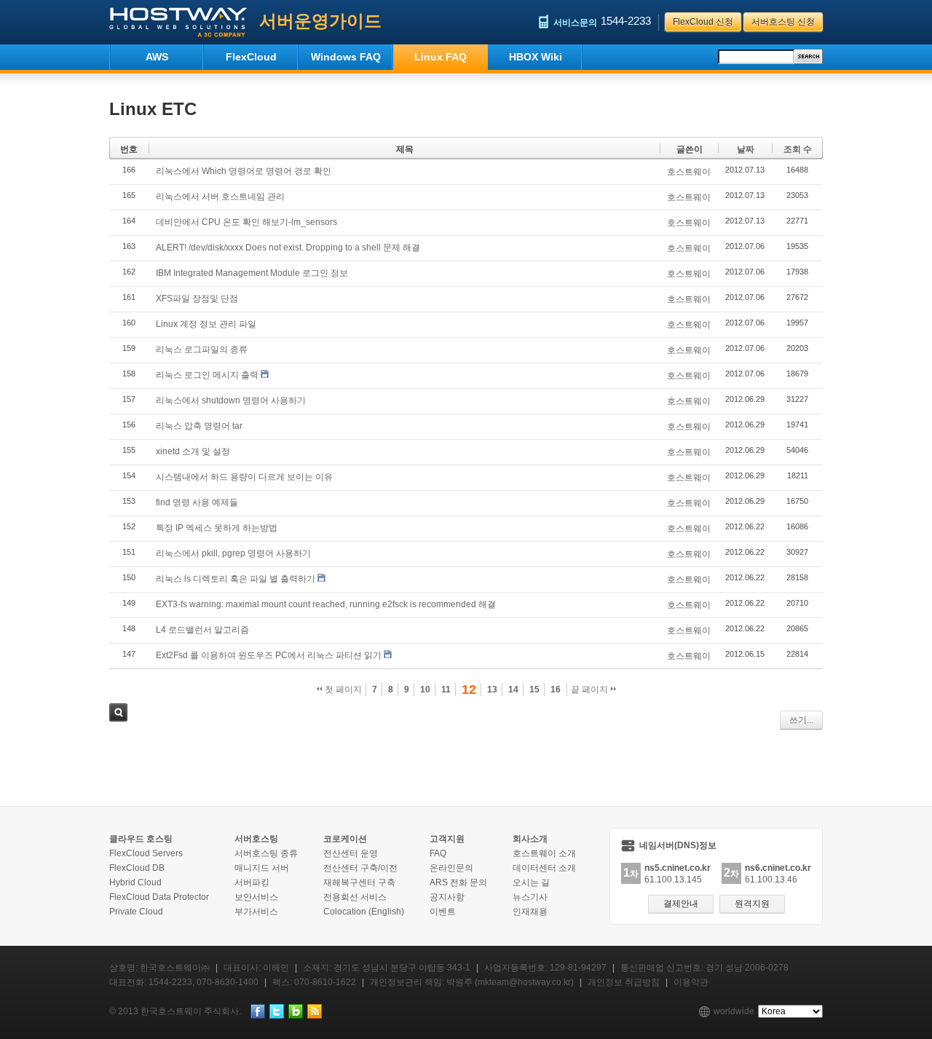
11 (446, 689)
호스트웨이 (689, 172)
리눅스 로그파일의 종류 (202, 349)
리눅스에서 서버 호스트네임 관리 (220, 196)
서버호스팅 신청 (783, 22)
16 (555, 689)
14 (513, 689)
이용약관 (691, 982)
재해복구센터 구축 (359, 882)
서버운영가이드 (320, 21)
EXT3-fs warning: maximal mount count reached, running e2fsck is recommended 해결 (326, 604)
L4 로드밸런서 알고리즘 (202, 630)
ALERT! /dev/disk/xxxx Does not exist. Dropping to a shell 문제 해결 (288, 247)
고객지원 (447, 839)
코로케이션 (345, 839)
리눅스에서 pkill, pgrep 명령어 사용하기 (233, 553)
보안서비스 (256, 897)
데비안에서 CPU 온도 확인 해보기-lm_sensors (246, 222)
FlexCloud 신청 (703, 22)
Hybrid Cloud (135, 882)
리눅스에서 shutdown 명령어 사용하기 (231, 400)
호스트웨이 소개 (544, 853)
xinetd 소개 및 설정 (193, 451)
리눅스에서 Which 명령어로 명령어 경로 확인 (243, 171)
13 (492, 689)
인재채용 (530, 911)
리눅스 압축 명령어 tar (199, 426)
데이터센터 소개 (544, 868)
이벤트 (443, 911)
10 (425, 689)
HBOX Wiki (535, 57)
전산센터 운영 (350, 853)
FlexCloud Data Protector (159, 897)
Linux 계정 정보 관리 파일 (206, 324)
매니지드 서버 (261, 868)
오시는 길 (531, 882)
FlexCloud (251, 57)
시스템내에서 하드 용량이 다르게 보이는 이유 (244, 477)
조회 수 (797, 149)
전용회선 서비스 (355, 897)
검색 (118, 712)
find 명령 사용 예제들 (197, 502)
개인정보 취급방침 (624, 982)
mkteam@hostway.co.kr (524, 982)
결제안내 (680, 903)
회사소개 (530, 839)
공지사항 (447, 897)
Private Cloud (136, 911)
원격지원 (752, 903)
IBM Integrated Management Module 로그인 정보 (252, 273)
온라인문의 (451, 868)
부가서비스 (256, 911)
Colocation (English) (363, 911)
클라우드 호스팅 (141, 839)
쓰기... (801, 720)
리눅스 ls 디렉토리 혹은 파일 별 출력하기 (235, 579)
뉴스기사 (530, 897)
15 (534, 689)
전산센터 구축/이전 (360, 868)
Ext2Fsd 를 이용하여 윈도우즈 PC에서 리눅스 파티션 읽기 (269, 655)
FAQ (438, 853)
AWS (157, 57)
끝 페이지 (590, 689)
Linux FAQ (440, 57)
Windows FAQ (346, 57)
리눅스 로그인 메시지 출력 (207, 375)
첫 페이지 (342, 689)
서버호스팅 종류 (266, 853)
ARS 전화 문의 (458, 882)
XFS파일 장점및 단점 (197, 298)
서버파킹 (251, 882)
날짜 (745, 149)
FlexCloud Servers (146, 853)
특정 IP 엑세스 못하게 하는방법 (216, 528)
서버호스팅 (256, 839)
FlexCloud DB (137, 868)
